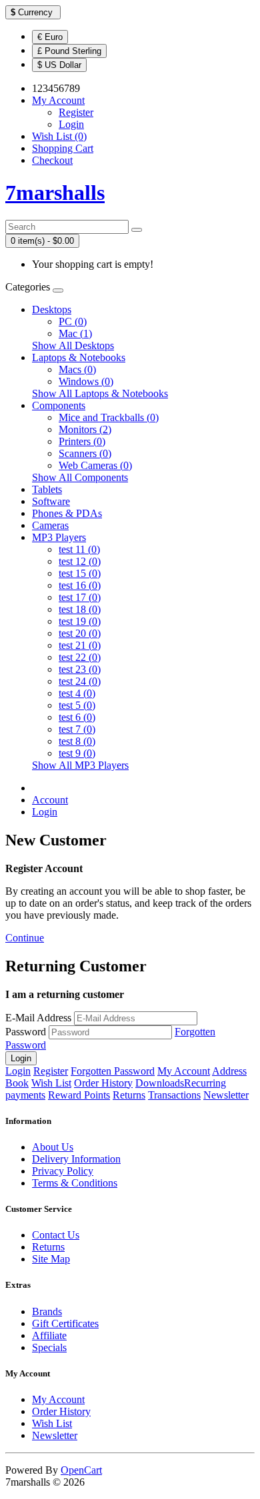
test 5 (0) (77, 705)
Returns (129, 1095)
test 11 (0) (79, 549)
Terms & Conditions (74, 1183)
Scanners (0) (85, 453)
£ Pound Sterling (69, 51)
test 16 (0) (80, 585)
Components (58, 405)
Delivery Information (76, 1159)
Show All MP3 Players (80, 765)
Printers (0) (82, 441)
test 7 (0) (77, 729)
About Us (52, 1147)
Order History (103, 1083)
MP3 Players (59, 537)
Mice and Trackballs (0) (109, 417)
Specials (49, 1347)
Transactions (174, 1095)
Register (76, 112)
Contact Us (55, 1235)
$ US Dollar (59, 65)
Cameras (50, 525)
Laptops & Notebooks (78, 357)
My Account (183, 1071)
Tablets (47, 489)
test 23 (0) (80, 669)
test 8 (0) (77, 741)
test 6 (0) (77, 717)
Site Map (51, 1258)
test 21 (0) (80, 645)
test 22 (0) (80, 657)
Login (71, 124)
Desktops (51, 309)
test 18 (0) (80, 609)
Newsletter (226, 1095)
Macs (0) (77, 369)
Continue (24, 937)
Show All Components (80, 477)
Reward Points (79, 1095)
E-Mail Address (38, 1017)
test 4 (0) (77, 693)
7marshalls (55, 193)
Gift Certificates (65, 1323)
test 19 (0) (80, 621)
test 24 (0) (80, 681)
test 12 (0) (80, 561)
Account (50, 799)
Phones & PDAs (67, 513)
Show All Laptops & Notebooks (100, 393)
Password (25, 1031)
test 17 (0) (80, 597)
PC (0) (73, 321)
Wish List (51, 1083)
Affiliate (49, 1335)
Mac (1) (75, 333)
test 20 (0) (80, 633)
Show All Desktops (73, 345)
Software (51, 501)
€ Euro (50, 37)
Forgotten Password (113, 1071)
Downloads (159, 1083)
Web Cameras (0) (95, 465)
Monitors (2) (85, 429)
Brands (47, 1311)
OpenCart (81, 1470)
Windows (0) (86, 381)
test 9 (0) (77, 753)
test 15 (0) (80, 573)
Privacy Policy (62, 1171)
